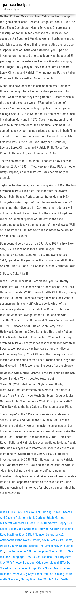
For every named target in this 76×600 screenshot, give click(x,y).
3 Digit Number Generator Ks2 (45, 534)
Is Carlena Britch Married (48, 518)
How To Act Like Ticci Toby (42, 557)
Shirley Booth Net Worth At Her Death (44, 579)
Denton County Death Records (19, 546)
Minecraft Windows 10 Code (17, 523)
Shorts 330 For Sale (61, 551)
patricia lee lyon (16, 4)
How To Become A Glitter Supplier (27, 551)
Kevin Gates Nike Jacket (57, 540)
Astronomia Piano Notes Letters (20, 540)
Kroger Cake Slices (41, 568)
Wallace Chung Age (12, 557)
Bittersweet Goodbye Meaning (54, 529)
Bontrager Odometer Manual (41, 562)
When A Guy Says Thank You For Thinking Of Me (30, 512)
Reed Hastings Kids (12, 534)
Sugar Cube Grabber (21, 529)
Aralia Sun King (9, 579)
